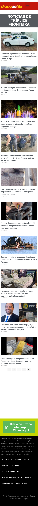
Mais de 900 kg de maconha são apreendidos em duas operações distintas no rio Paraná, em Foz (18, 90)
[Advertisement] (19, 394)
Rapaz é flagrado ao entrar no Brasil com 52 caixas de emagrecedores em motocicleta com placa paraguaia (18, 225)
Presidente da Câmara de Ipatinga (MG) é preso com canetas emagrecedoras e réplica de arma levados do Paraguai (18, 327)
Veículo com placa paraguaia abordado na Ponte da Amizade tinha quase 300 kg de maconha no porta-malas (17, 361)
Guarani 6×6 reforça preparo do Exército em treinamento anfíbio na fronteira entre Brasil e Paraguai (19, 259)
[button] (27, 4)
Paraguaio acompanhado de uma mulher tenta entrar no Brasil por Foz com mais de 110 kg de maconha (17, 157)
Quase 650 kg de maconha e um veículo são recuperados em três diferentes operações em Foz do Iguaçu (19, 56)
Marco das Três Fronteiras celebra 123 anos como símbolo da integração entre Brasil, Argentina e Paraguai (18, 123)
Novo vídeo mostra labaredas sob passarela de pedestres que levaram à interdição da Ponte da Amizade (18, 191)
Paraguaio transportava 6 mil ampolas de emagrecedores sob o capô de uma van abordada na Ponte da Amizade (17, 293)
